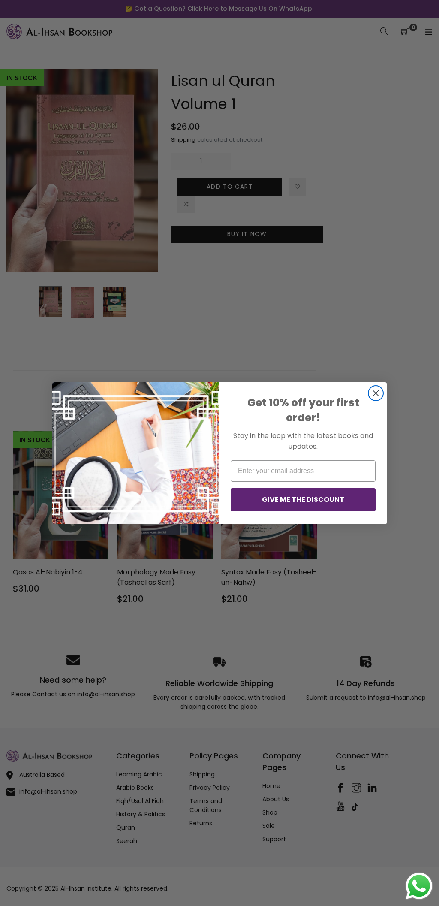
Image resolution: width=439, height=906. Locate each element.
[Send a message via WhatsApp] (419, 886)
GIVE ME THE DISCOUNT (303, 499)
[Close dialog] (375, 393)
